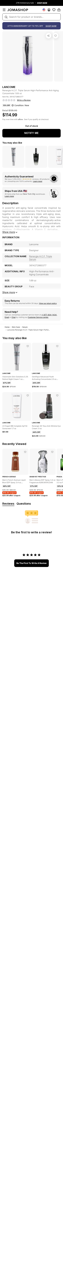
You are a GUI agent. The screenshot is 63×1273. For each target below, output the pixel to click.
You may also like (12, 142)
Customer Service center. (38, 317)
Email (7, 317)
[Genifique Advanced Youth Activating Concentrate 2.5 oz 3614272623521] (57, 346)
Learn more (37, 181)
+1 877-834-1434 (49, 315)
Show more (8, 232)
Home (7, 327)
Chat (14, 317)
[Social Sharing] (48, 35)
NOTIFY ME (31, 133)
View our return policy (48, 303)
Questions (24, 503)
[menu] (4, 10)
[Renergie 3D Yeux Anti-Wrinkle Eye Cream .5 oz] (57, 395)
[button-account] (49, 10)
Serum (25, 327)
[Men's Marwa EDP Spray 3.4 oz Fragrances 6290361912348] (52, 452)
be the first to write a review (31, 563)
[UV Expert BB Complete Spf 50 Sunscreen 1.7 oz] (27, 395)
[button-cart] (59, 10)
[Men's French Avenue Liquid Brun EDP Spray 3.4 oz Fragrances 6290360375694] (25, 452)
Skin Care (16, 327)
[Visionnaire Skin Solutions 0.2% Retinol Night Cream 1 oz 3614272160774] (27, 346)
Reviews (8, 503)
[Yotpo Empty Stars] (9, 100)
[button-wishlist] (54, 10)
